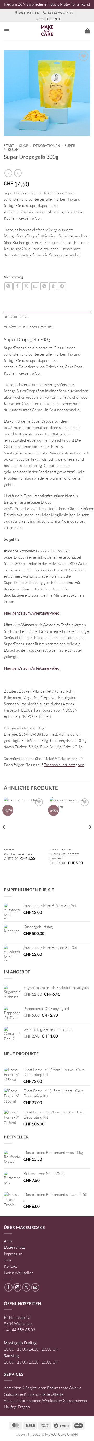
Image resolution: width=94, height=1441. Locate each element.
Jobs (7, 1259)
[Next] (90, 837)
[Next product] (8, 173)
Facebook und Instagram (64, 764)
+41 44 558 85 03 (19, 1329)
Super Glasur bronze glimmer (65, 856)
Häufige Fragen (17, 1406)
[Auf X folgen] (26, 1287)
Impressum (13, 1253)
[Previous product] (18, 173)
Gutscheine (13, 1394)
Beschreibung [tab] (16, 317)
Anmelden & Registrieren (25, 1387)
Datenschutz (14, 1247)
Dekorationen (46, 146)
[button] (7, 30)
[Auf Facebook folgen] (8, 1287)
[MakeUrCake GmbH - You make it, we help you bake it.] (47, 31)
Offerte (57, 1394)
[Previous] (4, 837)
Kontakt (10, 1266)
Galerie (75, 1387)
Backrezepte (57, 1387)
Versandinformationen (22, 1400)
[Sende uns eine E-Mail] (35, 1287)
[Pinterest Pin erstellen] (44, 286)
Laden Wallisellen (18, 1272)
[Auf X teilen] (26, 286)
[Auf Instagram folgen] (17, 1287)
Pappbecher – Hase (18, 854)
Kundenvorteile (37, 1394)
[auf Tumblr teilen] (53, 286)
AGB (8, 1240)
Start (9, 146)
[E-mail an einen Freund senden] (35, 286)
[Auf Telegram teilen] (62, 286)
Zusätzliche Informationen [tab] (28, 327)
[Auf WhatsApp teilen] (8, 286)
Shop (23, 146)
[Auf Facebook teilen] (17, 286)
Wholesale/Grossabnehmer (65, 1400)
